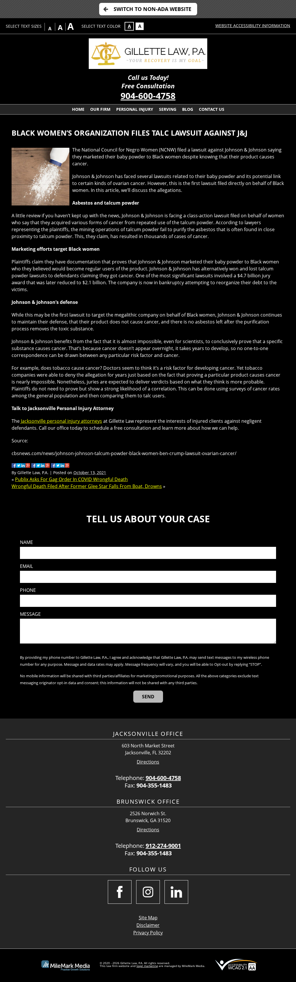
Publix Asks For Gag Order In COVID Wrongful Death (71, 479)
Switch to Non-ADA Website (152, 8)
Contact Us (211, 109)
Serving (167, 109)
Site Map (148, 917)
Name (26, 542)
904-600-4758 (148, 96)
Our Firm (100, 109)
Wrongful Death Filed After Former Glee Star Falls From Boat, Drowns (87, 486)
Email (26, 566)
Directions (148, 762)
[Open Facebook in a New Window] (120, 892)
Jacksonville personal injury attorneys (61, 421)
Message (30, 614)
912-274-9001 (163, 846)
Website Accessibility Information (252, 25)
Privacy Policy (148, 932)
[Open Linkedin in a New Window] (176, 892)
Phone (28, 590)
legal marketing (147, 966)
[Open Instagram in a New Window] (148, 892)
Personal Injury (134, 109)
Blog (187, 109)
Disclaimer (148, 925)
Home (78, 109)
